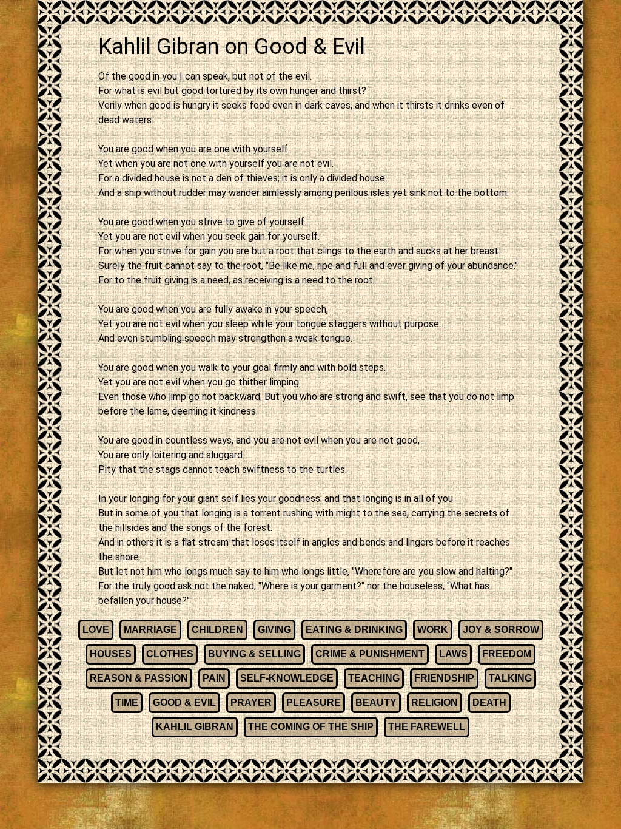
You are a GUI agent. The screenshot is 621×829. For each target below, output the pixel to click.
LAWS (453, 654)
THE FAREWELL (426, 727)
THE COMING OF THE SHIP (311, 727)
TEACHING (374, 678)
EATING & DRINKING (354, 629)
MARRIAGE (150, 629)
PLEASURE (313, 702)
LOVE (95, 629)
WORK (432, 629)
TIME (126, 702)
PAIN (214, 678)
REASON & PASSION (139, 678)
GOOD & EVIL (184, 702)
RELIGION (434, 702)
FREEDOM (506, 654)
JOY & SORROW (501, 629)
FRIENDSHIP (444, 678)
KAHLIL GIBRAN (194, 727)
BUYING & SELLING (254, 654)
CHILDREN (217, 629)
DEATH (489, 702)
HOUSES (111, 654)
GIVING (274, 629)
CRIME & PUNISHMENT (370, 654)
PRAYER (251, 702)
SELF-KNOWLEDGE (287, 678)
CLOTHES (169, 654)
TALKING (510, 678)
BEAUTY (376, 702)
